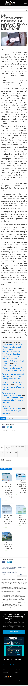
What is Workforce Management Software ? (11, 407)
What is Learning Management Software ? (11, 394)
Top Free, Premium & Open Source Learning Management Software (13, 400)
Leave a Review (10, 418)
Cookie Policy (17, 669)
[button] (3, 427)
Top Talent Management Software (12, 377)
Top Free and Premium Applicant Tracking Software (13, 386)
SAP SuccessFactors (5, 464)
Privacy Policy (5, 672)
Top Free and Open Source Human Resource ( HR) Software (12, 356)
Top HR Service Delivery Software (13, 369)
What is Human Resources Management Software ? (12, 345)
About (4, 669)
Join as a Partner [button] (14, 631)
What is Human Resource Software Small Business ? (12, 350)
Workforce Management (6, 460)
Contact (16, 670)
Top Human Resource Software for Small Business (13, 360)
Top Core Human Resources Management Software (11, 365)
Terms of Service (6, 670)
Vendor (16, 672)
